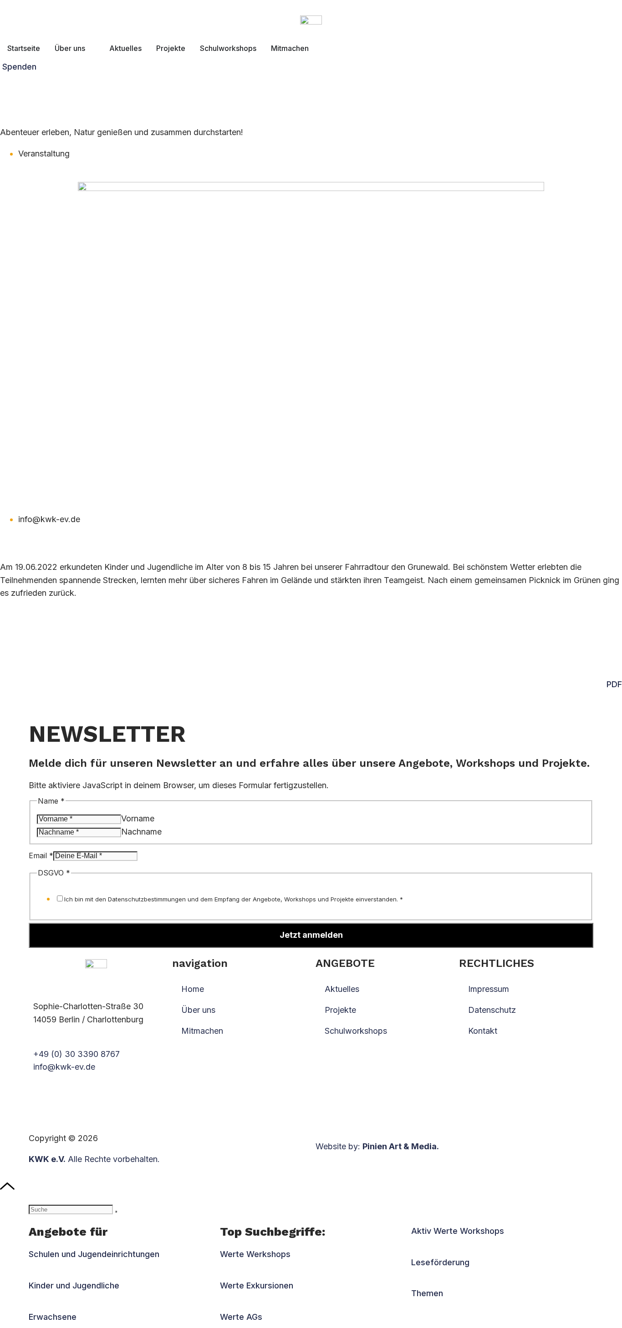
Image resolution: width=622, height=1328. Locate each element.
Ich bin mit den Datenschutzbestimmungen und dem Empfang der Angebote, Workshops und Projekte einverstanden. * (233, 899)
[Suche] (116, 1211)
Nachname (141, 831)
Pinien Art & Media (399, 1146)
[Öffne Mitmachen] (314, 48)
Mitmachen (202, 1031)
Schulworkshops (356, 1031)
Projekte (340, 1010)
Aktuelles (342, 989)
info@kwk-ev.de (64, 1066)
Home (192, 989)
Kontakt (482, 1031)
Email (41, 855)
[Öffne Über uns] (91, 48)
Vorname (137, 818)
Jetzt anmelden (311, 935)
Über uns (198, 1010)
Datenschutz (492, 1010)
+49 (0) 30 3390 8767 (76, 1054)
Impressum (488, 989)
